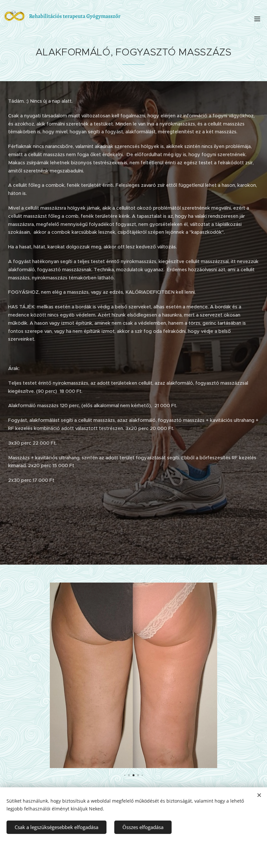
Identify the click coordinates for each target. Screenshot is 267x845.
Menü (257, 18)
